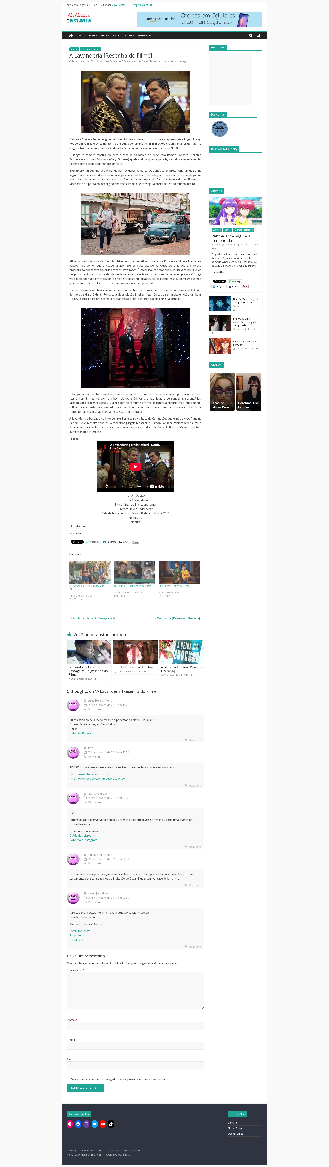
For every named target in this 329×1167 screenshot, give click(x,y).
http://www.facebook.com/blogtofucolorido (97, 779)
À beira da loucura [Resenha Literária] (181, 669)
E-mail (72, 1040)
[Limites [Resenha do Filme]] (135, 642)
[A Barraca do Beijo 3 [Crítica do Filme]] (90, 572)
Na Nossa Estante (108, 61)
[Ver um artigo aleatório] (258, 35)
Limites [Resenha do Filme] (135, 667)
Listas (105, 35)
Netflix (166, 61)
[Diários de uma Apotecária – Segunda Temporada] (220, 317)
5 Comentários (129, 61)
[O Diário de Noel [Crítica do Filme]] (134, 572)
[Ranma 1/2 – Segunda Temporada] (235, 198)
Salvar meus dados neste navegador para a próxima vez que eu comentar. (118, 1079)
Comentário (75, 970)
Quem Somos (146, 35)
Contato (232, 1122)
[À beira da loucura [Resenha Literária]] (181, 642)
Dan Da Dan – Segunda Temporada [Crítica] (246, 300)
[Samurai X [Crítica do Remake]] (220, 340)
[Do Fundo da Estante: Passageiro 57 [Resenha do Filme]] (89, 642)
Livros (81, 35)
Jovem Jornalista (80, 931)
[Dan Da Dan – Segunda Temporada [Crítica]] (220, 297)
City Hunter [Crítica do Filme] (174, 585)
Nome (72, 1020)
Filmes (93, 35)
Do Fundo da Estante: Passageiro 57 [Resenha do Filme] (88, 671)
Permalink (94, 709)
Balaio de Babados (81, 733)
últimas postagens (179, 61)
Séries (117, 35)
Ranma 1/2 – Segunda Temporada (131, 5)
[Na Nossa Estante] (71, 35)
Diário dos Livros (80, 835)
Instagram (76, 940)
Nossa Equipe (235, 1128)
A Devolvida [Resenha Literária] (179, 618)
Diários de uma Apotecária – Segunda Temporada (245, 322)
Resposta (195, 740)
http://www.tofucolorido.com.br (89, 774)
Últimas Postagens (90, 49)
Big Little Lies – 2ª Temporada (91, 618)
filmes (145, 61)
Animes (129, 35)
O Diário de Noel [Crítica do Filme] (133, 585)
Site (69, 1059)
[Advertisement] (230, 79)
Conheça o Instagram (83, 840)
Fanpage (75, 935)
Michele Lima (155, 61)
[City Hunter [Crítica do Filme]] (179, 572)
